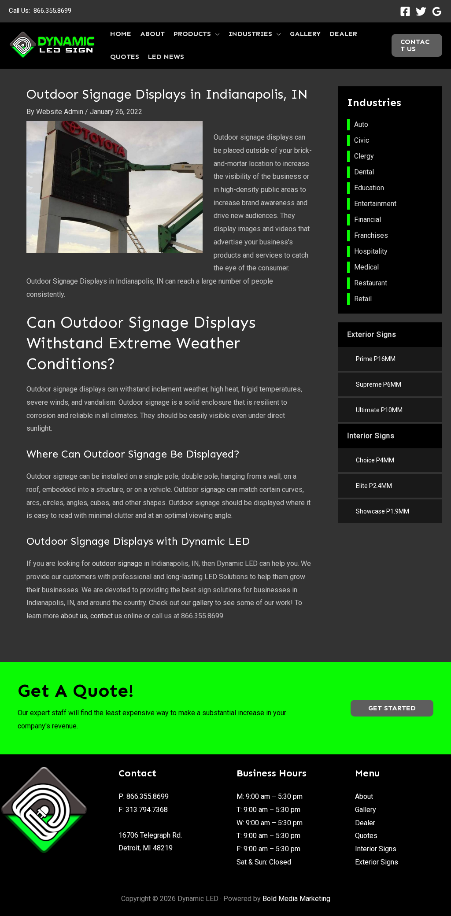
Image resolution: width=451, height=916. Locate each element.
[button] (392, 708)
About (364, 796)
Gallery (365, 809)
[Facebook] (405, 11)
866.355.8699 (52, 11)
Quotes (366, 835)
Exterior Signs (376, 862)
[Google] (437, 11)
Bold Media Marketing (296, 898)
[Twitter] (421, 11)
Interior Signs (375, 849)
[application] (215, 34)
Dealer (365, 823)
